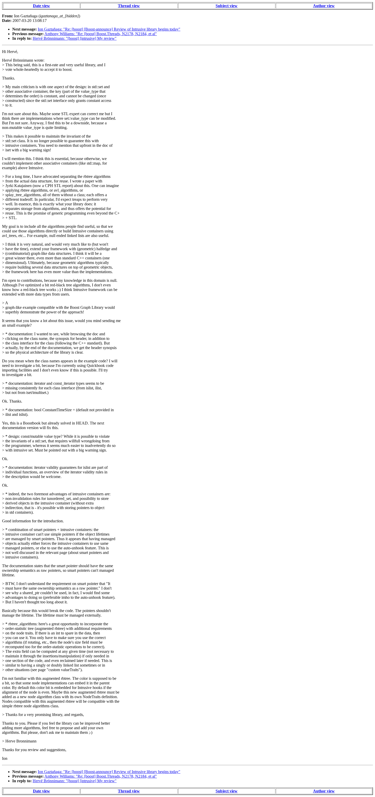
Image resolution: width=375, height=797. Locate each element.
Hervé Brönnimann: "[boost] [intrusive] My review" (75, 38)
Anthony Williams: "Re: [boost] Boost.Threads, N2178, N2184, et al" (100, 34)
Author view (324, 6)
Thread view (129, 6)
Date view (41, 6)
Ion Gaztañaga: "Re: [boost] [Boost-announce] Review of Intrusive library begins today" (109, 29)
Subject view (227, 6)
